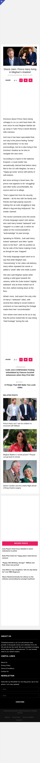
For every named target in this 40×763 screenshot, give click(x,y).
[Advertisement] (20, 20)
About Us (4, 662)
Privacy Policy (5, 665)
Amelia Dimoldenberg (15, 75)
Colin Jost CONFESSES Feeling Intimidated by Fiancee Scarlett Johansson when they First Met (20, 372)
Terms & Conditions (7, 668)
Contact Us (5, 671)
